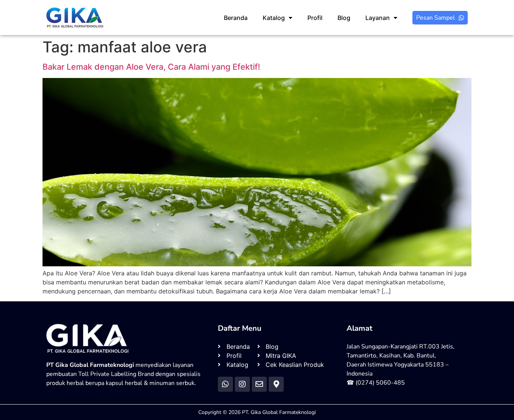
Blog (344, 17)
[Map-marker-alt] (276, 384)
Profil (314, 17)
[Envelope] (259, 384)
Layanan (377, 17)
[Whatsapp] (225, 384)
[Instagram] (242, 384)
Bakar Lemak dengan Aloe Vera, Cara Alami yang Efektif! (151, 67)
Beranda (236, 17)
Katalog (274, 17)
